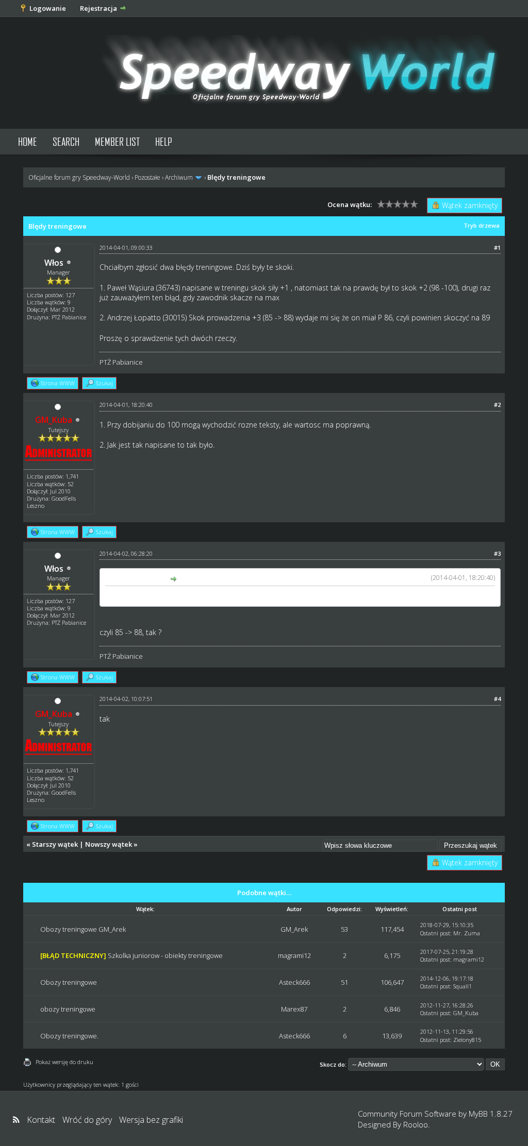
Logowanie (47, 8)
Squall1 (462, 986)
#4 (497, 699)
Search (66, 141)
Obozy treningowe (68, 982)
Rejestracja (98, 8)
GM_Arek (294, 929)
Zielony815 (467, 1040)
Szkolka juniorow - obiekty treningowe (165, 955)
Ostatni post (435, 933)
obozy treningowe (67, 1009)
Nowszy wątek (108, 844)
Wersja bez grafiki (151, 1120)
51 (344, 982)
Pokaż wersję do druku (64, 1062)
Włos (53, 262)
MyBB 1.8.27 (491, 1113)
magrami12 (294, 955)
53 (344, 929)
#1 (497, 247)
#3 (497, 553)
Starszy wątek (55, 844)
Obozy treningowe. (69, 1035)
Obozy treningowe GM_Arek (83, 929)
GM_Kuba (465, 1013)
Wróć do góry (87, 1120)
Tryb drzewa (482, 225)
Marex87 (294, 1009)
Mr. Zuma (466, 933)
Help (163, 141)
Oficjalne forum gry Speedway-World (79, 177)
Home (27, 141)
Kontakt (41, 1120)
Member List (117, 141)
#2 (497, 404)
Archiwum (179, 177)
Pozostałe (147, 177)
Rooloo (415, 1124)
